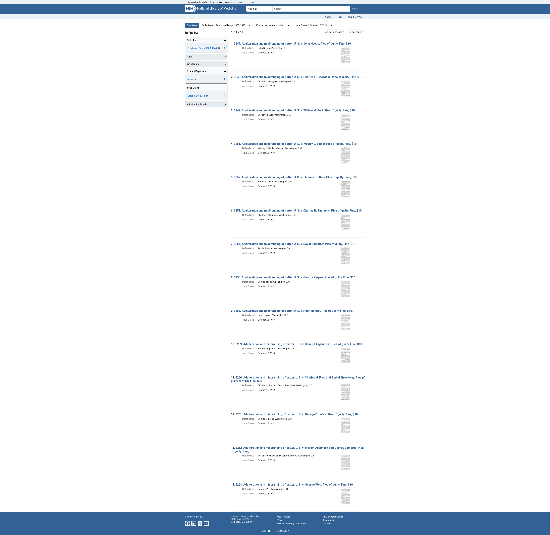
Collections (192, 40)
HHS (276, 531)
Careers (326, 523)
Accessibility (329, 520)
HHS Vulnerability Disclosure (291, 523)
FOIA (279, 520)
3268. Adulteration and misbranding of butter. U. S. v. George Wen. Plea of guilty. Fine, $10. (294, 484)
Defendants (192, 64)
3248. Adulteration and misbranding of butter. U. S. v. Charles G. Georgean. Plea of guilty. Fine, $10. (298, 77)
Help (340, 16)
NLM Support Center (333, 516)
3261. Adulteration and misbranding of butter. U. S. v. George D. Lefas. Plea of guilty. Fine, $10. (296, 414)
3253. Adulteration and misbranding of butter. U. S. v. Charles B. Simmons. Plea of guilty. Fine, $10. (298, 210)
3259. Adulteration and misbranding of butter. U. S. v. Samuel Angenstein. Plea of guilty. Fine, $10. (299, 344)
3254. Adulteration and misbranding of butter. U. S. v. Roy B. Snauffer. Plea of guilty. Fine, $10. (295, 244)
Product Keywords (196, 71)
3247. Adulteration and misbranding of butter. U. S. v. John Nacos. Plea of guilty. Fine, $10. (292, 43)
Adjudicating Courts (196, 104)
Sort (333, 32)
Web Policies (283, 516)
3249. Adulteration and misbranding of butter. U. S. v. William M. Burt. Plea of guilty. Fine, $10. (294, 110)
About (329, 16)
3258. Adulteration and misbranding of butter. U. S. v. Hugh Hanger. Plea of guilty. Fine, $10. (293, 310)
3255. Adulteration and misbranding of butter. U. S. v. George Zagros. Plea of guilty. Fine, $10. (295, 277)
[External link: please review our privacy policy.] (187, 523)
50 (355, 32)
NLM (263, 531)
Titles (189, 56)
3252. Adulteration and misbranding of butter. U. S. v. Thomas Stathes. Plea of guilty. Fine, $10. (295, 177)
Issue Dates (192, 87)
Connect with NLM (194, 516)
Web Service (355, 16)
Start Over (192, 25)
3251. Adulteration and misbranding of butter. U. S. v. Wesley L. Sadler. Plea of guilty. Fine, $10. (295, 143)
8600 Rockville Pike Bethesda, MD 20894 (241, 520)
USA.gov (284, 531)
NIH (270, 531)
